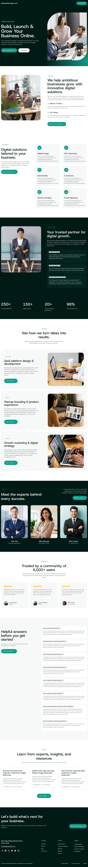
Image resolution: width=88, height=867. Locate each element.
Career (43, 846)
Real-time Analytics (79, 849)
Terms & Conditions (63, 846)
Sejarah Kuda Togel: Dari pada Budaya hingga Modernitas (43, 772)
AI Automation (78, 844)
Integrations (77, 851)
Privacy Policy (61, 844)
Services (60, 848)
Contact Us (44, 851)
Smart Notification (79, 846)
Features (60, 851)
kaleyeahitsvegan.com (9, 3)
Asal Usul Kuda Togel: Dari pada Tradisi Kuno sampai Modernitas (73, 773)
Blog (42, 848)
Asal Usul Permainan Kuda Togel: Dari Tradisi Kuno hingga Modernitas (14, 773)
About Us (43, 844)
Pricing (59, 853)
